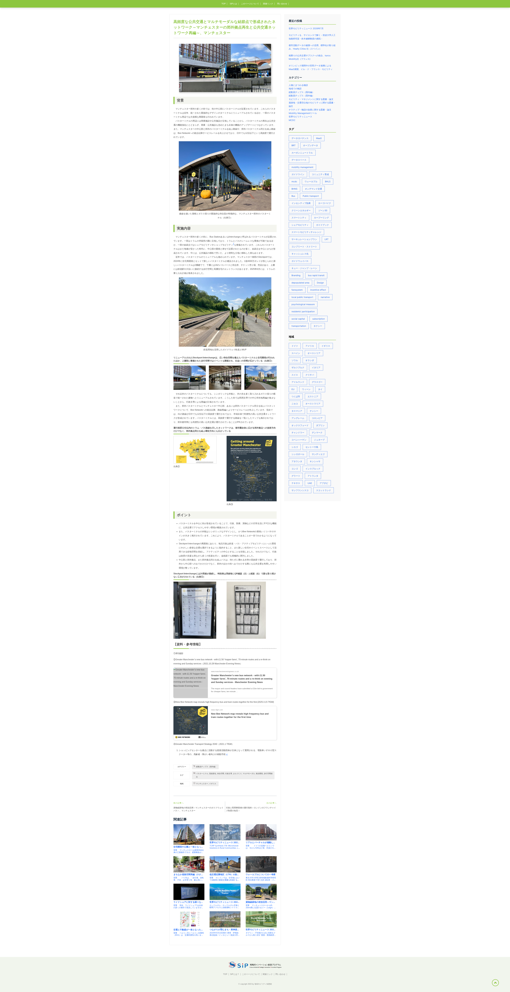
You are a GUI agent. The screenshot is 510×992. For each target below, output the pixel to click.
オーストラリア (312, 403)
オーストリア (314, 353)
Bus (293, 196)
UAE (310, 483)
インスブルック (312, 468)
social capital (298, 318)
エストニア (313, 396)
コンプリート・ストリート (304, 246)
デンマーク (317, 432)
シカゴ (295, 447)
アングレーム (298, 418)
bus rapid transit (316, 275)
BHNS (294, 188)
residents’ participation (303, 311)
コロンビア (317, 418)
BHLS (327, 181)
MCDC (292, 120)
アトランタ (313, 475)
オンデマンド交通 (313, 188)
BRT (294, 145)
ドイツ (295, 346)
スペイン (296, 353)
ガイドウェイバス (300, 261)
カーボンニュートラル (302, 152)
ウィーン (306, 389)
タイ (320, 389)
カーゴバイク (324, 203)
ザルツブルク (298, 367)
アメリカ (309, 346)
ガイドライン (298, 174)
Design (320, 282)
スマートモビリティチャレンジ (306, 232)
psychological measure (303, 304)
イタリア (316, 367)
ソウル (295, 360)
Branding (296, 275)
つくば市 (296, 396)
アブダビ (324, 483)
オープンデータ (310, 145)
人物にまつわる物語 (298, 85)
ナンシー (314, 411)
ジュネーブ (319, 439)
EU (293, 389)
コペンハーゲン (299, 439)
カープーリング (321, 217)
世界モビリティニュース (300, 116)
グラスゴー (317, 382)
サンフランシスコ (300, 490)
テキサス (296, 483)
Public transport (311, 196)
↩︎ (227, 754)
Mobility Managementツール (303, 113)
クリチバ (309, 374)
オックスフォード (300, 425)
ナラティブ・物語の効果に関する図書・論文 (310, 109)
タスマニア (297, 411)
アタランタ (297, 461)
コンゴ (295, 468)
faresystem (297, 289)
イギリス (326, 346)
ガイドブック (322, 225)
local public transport (302, 297)
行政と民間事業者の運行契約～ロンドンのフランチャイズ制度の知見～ (251, 809)
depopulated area (300, 282)
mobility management (302, 167)
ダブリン (320, 425)
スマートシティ (299, 217)
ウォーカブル (311, 181)
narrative (325, 297)
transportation (299, 326)
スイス (295, 374)
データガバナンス (300, 138)
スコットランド (323, 490)
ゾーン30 (322, 210)
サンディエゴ (318, 454)
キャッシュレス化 (300, 253)
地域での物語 (295, 88)
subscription (318, 318)
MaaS (319, 138)
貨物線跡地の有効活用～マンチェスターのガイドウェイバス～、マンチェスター (198, 809)
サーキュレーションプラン (304, 239)
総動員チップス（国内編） (301, 92)
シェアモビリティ (300, 225)
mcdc (294, 181)
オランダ (309, 360)
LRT (326, 239)
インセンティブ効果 (301, 203)
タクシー (318, 326)
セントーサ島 (311, 447)
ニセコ (295, 403)
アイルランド (298, 382)
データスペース (299, 160)
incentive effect (318, 289)
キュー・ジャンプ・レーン (304, 268)
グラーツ (296, 475)
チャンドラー (298, 432)
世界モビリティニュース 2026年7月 (306, 28)
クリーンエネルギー (301, 210)
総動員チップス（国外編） (301, 95)
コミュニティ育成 (320, 174)
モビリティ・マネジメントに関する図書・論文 (311, 99)
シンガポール (298, 454)
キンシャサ (315, 461)
